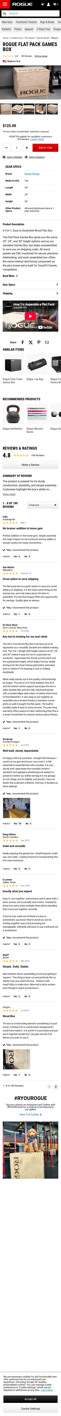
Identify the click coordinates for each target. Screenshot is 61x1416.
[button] (4, 13)
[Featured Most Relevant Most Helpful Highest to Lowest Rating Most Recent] (42, 504)
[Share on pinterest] (39, 342)
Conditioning (16, 38)
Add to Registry (37, 157)
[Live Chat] (43, 4)
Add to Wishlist (14, 157)
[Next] (56, 1086)
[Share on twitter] (31, 342)
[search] (30, 13)
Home (5, 38)
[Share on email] (47, 342)
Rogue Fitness (32, 173)
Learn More (47, 1390)
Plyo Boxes (30, 38)
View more (9, 494)
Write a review (41, 56)
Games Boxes (43, 38)
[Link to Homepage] (23, 4)
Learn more (37, 139)
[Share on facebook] (23, 342)
